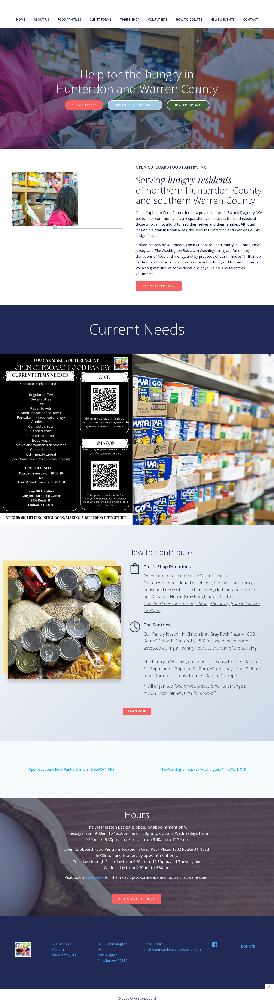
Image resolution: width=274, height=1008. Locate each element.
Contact (250, 19)
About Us (41, 19)
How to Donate (189, 19)
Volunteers (157, 19)
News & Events (223, 19)
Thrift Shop (129, 19)
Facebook (95, 877)
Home (20, 19)
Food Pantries (69, 19)
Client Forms (100, 19)
